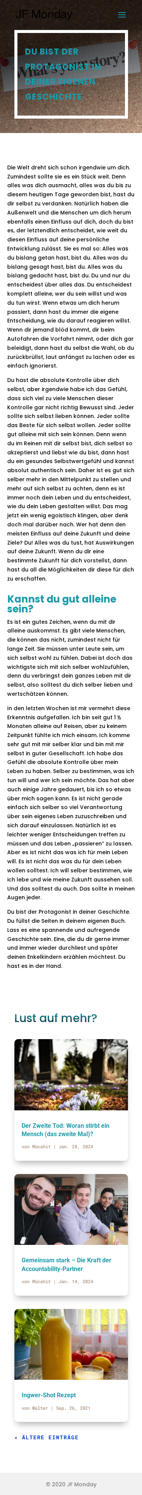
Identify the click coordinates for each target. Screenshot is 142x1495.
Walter (40, 1408)
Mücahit (41, 1146)
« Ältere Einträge (46, 1437)
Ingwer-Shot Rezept (49, 1395)
